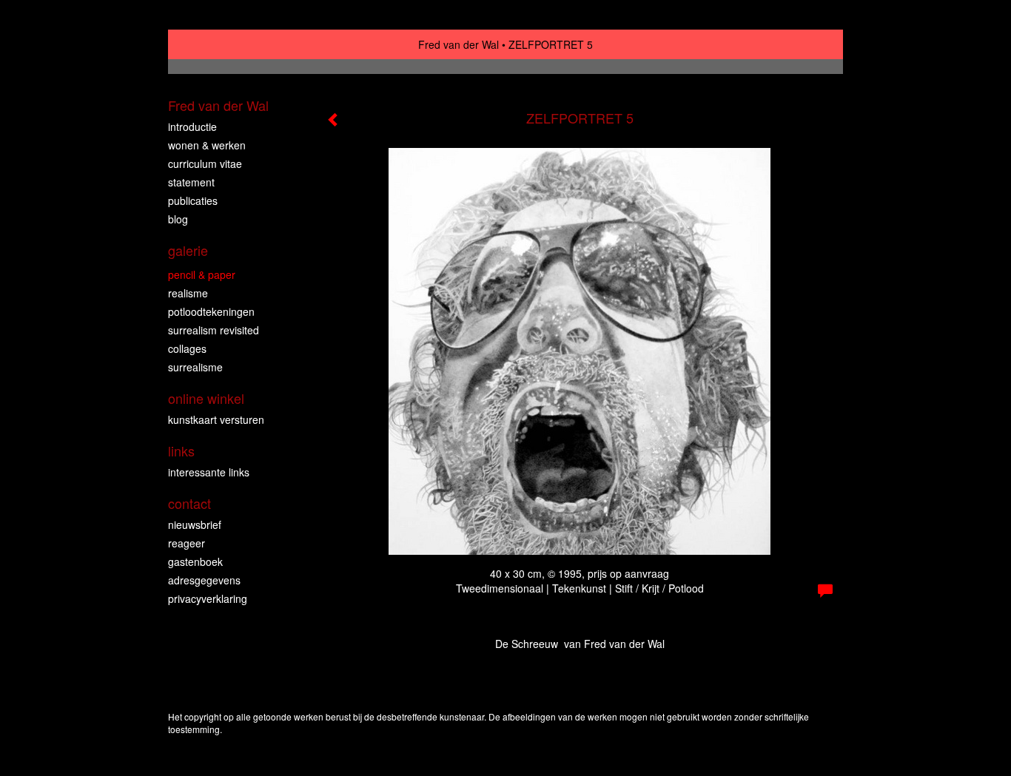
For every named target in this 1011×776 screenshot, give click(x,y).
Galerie (188, 250)
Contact (189, 503)
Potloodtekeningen (211, 311)
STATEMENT (191, 182)
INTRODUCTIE (192, 126)
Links (181, 451)
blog (178, 219)
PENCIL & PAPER (201, 274)
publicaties (193, 200)
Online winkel (206, 398)
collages (187, 348)
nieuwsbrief (194, 524)
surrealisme (195, 367)
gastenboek (195, 561)
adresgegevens (204, 580)
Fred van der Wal (458, 44)
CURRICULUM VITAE (205, 163)
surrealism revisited (213, 330)
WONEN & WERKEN (207, 145)
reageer (186, 543)
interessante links (208, 472)
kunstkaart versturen (216, 419)
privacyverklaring (207, 598)
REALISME (188, 293)
